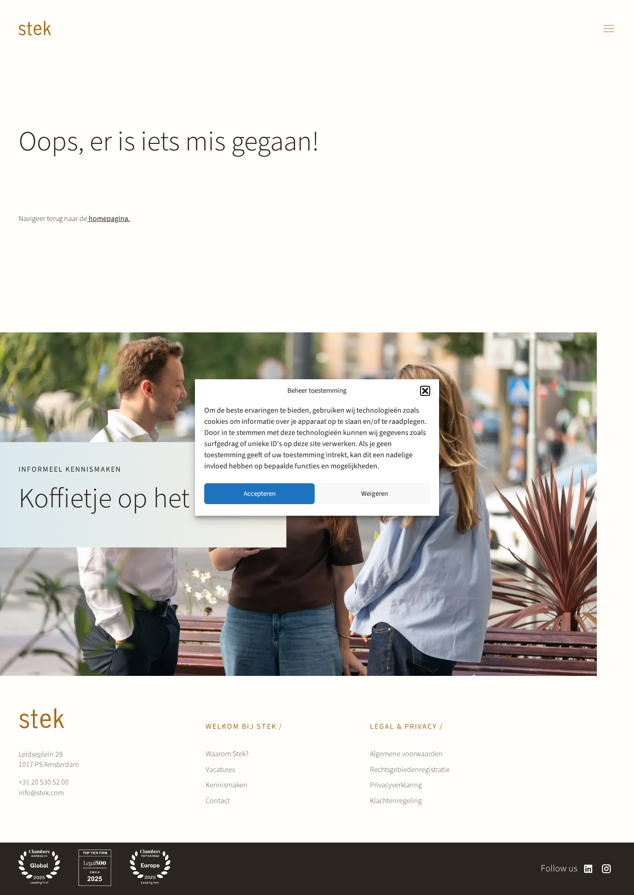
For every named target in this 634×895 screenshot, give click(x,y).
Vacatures (220, 770)
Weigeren (374, 494)
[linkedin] (588, 869)
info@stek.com (41, 793)
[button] (425, 391)
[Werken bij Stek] (34, 28)
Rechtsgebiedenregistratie (410, 770)
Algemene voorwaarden (406, 754)
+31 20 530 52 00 (44, 782)
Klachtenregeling (396, 801)
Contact (218, 801)
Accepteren (260, 494)
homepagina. (108, 219)
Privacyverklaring (396, 785)
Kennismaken (226, 785)
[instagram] (606, 869)
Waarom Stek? (227, 754)
